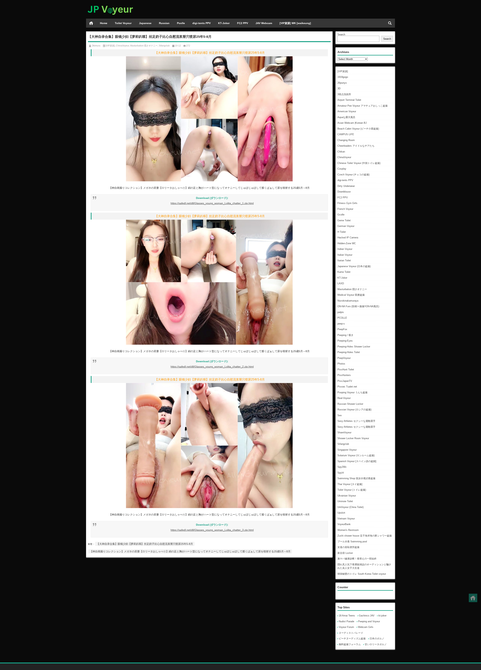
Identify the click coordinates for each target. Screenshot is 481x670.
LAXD (340, 283)
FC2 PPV (242, 23)
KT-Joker (224, 23)
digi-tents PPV (201, 23)
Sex (339, 415)
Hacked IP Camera (347, 237)
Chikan (341, 151)
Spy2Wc (342, 466)
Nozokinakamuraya (347, 300)
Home (103, 23)
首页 (91, 23)
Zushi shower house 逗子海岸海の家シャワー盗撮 (364, 535)
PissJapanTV (344, 381)
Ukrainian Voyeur (346, 495)
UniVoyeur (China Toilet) (350, 507)
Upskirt (341, 512)
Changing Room (346, 140)
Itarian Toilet (344, 260)
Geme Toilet (344, 220)
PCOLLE (342, 317)
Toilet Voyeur (123, 23)
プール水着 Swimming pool (352, 541)
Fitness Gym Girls (347, 203)
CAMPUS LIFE (345, 134)
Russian (164, 23)
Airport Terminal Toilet (349, 100)
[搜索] (390, 23)
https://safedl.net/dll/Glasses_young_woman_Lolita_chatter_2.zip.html (212, 366)
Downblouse (344, 191)
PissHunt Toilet (345, 369)
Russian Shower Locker (350, 403)
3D (338, 88)
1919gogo (342, 77)
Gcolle (340, 214)
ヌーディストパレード (351, 632)
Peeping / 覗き (345, 335)
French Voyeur (345, 209)
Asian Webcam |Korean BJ (352, 122)
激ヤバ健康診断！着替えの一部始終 (357, 558)
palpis (340, 312)
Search (341, 34)
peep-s (341, 323)
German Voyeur (345, 226)
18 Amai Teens (347, 615)
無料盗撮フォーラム (350, 644)
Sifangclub (343, 444)
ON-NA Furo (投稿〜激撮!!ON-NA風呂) (358, 306)
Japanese (145, 23)
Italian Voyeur (344, 254)
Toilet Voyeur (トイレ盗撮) (351, 489)
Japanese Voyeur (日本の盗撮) (354, 266)
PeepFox (342, 329)
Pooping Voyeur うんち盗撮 (352, 392)
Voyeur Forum (346, 627)
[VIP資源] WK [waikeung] (295, 23)
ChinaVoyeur (344, 157)
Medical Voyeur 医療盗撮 (351, 294)
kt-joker (382, 615)
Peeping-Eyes (345, 340)
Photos (341, 363)
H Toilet (341, 231)
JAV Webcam (264, 23)
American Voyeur (346, 111)
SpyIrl (340, 472)
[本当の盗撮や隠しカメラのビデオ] (110, 5)
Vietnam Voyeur (346, 518)
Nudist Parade (346, 621)
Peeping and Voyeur (369, 621)
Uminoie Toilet (345, 501)
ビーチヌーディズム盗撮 (352, 638)
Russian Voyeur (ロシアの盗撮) (354, 409)
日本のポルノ (377, 638)
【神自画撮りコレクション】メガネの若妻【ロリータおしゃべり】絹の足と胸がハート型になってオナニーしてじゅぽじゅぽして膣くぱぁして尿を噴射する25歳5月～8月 (190, 551)
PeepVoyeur (344, 358)
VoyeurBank (344, 524)
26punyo (342, 82)
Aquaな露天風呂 (346, 117)
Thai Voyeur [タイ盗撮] (349, 484)
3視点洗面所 (344, 94)
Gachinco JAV (366, 615)
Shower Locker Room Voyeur (353, 438)
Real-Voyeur (344, 398)
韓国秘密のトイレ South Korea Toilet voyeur (361, 573)
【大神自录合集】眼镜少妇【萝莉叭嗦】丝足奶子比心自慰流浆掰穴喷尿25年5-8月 (145, 543)
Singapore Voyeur (347, 449)
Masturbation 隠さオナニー (352, 289)
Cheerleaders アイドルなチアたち (355, 145)
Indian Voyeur (344, 249)
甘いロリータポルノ (376, 644)
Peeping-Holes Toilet (348, 352)
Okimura (96, 45)
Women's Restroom (348, 530)
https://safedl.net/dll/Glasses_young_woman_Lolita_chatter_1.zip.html (212, 203)
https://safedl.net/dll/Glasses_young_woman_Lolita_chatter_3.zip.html (212, 529)
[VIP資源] (342, 71)
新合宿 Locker (345, 553)
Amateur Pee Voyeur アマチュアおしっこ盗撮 (362, 105)
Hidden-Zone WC (346, 243)
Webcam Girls (365, 627)
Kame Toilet (343, 272)
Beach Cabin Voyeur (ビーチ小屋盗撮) (358, 128)
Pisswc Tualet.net (347, 386)
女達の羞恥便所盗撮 (348, 547)
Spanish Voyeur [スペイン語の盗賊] (356, 461)
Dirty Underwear (346, 186)
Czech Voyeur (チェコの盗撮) (353, 174)
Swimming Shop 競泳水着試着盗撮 (356, 478)
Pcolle (181, 23)
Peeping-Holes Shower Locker (353, 346)
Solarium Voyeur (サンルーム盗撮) (356, 455)
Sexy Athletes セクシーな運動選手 (356, 421)
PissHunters (344, 375)
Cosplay (341, 168)
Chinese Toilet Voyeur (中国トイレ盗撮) (358, 163)
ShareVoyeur (344, 432)
